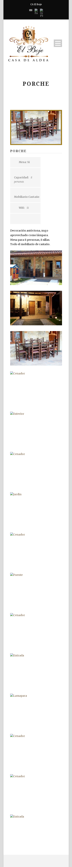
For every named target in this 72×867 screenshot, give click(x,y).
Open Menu (58, 43)
